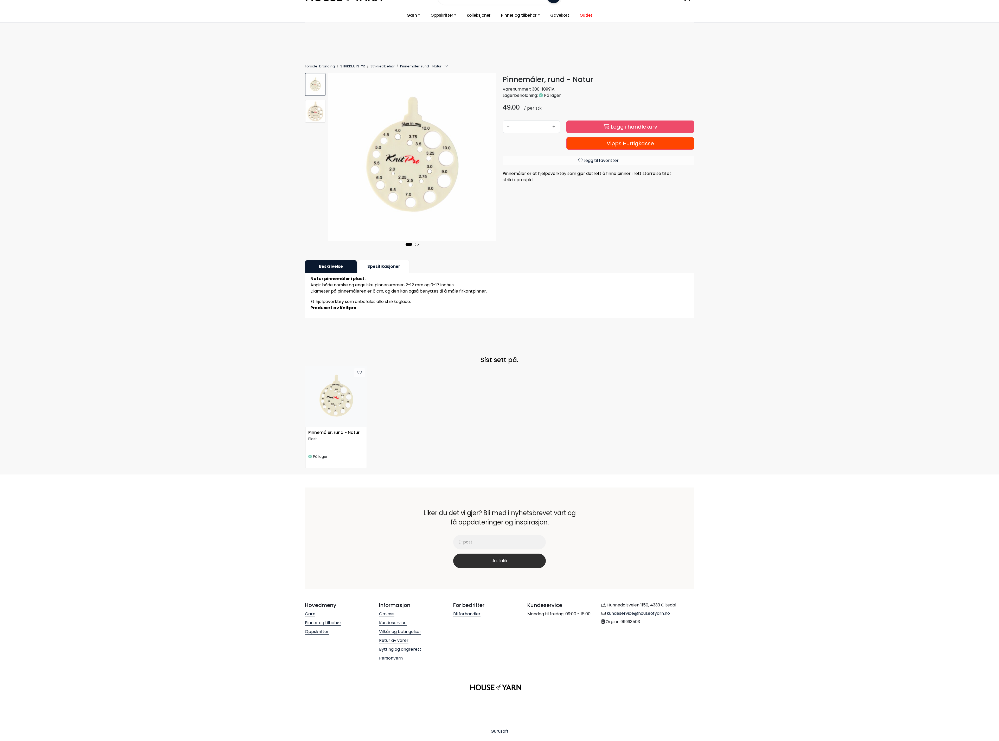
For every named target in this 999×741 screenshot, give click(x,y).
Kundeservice (393, 623)
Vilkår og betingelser (400, 632)
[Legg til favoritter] (359, 372)
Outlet (586, 15)
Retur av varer (393, 640)
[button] (409, 244)
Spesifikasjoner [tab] (383, 266)
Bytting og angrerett (400, 649)
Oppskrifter (442, 15)
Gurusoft (500, 731)
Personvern (391, 658)
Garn (412, 15)
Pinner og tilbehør (519, 15)
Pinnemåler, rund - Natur (334, 432)
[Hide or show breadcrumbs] (446, 66)
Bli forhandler (467, 614)
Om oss (386, 614)
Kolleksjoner (479, 15)
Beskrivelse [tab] (331, 266)
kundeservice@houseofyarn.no (638, 613)
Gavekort (559, 15)
